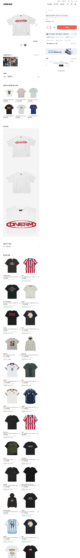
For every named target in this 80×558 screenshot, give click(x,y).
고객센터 (58, 1)
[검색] (67, 4)
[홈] (7, 4)
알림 (72, 1)
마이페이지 (64, 1)
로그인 (76, 1)
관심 (68, 1)
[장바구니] (71, 4)
